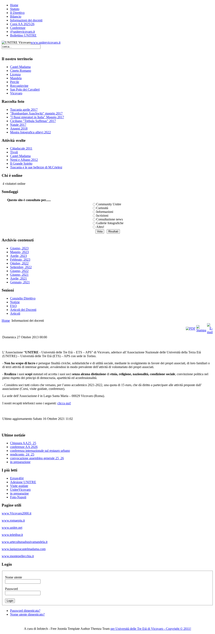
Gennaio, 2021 (20, 282)
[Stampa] (201, 330)
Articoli (15, 313)
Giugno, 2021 (19, 274)
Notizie (15, 302)
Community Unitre (108, 204)
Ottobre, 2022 (19, 263)
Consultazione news (109, 219)
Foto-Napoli (18, 497)
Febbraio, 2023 (20, 259)
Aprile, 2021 (18, 278)
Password (11, 589)
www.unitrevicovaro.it (45, 42)
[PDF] (190, 328)
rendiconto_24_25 (22, 454)
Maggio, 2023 (19, 252)
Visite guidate (19, 486)
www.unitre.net (12, 527)
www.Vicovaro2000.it (16, 513)
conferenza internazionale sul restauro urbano (40, 450)
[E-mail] (210, 332)
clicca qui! (64, 403)
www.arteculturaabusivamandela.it (24, 542)
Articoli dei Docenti (23, 309)
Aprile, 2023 (18, 256)
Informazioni (104, 212)
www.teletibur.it (12, 534)
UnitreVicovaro (20, 489)
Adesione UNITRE (23, 482)
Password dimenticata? (25, 610)
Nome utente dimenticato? (27, 614)
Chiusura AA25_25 (23, 443)
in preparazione (20, 462)
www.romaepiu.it (13, 520)
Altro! (100, 227)
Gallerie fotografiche (109, 223)
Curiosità (102, 208)
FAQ (13, 306)
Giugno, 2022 (19, 271)
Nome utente (13, 577)
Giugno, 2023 (19, 248)
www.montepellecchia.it (18, 556)
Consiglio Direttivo (22, 298)
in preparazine (19, 493)
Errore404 (17, 478)
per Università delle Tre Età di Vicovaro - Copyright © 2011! (150, 628)
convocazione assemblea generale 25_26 (37, 458)
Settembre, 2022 (21, 267)
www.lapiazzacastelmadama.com (24, 549)
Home (6, 320)
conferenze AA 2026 (24, 447)
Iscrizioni (102, 215)
